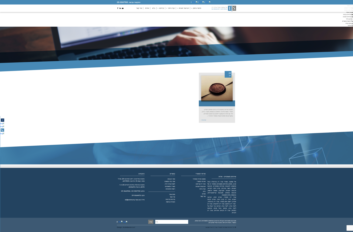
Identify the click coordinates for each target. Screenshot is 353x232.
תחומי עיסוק (197, 8)
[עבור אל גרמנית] (201, 2)
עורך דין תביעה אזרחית (222, 210)
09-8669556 (125, 191)
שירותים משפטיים (222, 184)
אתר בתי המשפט (169, 181)
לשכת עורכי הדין (170, 184)
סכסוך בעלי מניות (220, 208)
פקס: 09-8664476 (138, 195)
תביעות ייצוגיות (184, 8)
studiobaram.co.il (128, 227)
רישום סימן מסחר (225, 201)
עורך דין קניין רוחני (224, 199)
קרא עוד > (203, 120)
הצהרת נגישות (170, 202)
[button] (349, 12)
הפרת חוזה (218, 197)
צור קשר (139, 8)
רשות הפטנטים (170, 189)
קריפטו (161, 8)
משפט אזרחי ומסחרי (199, 179)
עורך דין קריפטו (201, 184)
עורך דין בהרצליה (213, 201)
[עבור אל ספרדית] (194, 2)
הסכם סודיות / (218, 103)
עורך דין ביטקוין (230, 204)
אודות (147, 8)
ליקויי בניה (225, 206)
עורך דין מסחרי (230, 197)
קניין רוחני (171, 8)
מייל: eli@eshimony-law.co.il (135, 200)
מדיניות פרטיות (170, 199)
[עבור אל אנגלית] (207, 2)
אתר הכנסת (171, 179)
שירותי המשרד (201, 181)
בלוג (153, 8)
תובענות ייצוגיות (201, 186)
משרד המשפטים (170, 186)
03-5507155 (122, 2)
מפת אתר (172, 194)
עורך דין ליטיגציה (218, 204)
